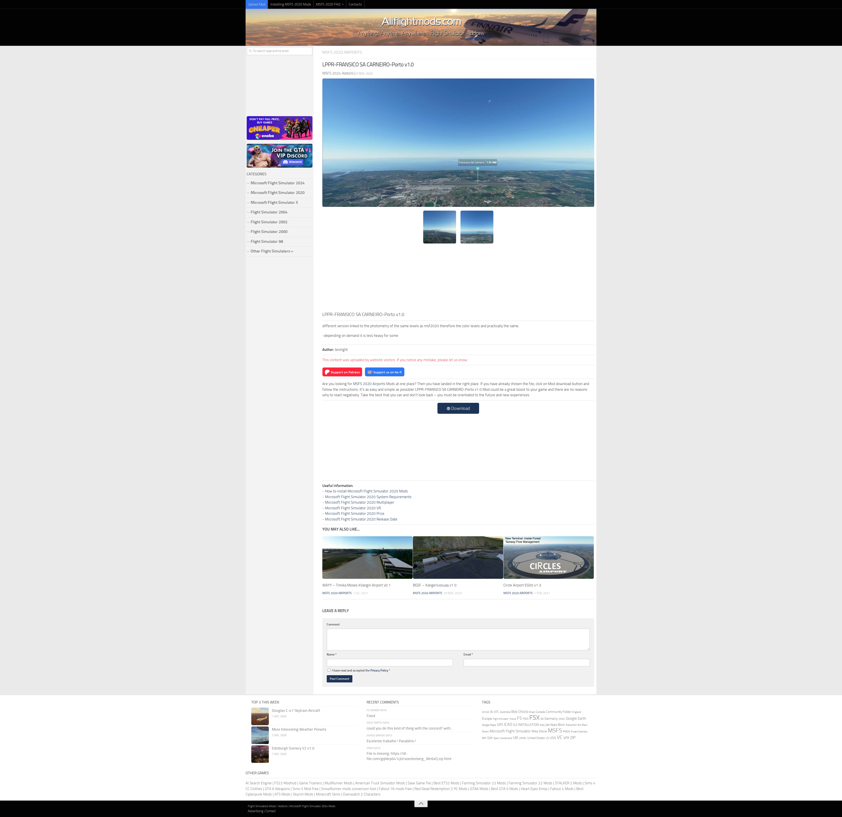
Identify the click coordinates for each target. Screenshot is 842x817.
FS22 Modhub (285, 783)
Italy (542, 724)
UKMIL (522, 738)
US (547, 738)
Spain (496, 738)
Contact (270, 811)
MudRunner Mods (339, 783)
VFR (566, 738)
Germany (551, 718)
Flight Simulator (501, 719)
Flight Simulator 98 (267, 241)
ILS (515, 725)
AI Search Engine (259, 783)
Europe (487, 718)
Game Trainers (310, 783)
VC (559, 737)
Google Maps (489, 724)
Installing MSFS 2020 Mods (290, 4)
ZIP (573, 737)
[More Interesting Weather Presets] (260, 735)
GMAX (562, 718)
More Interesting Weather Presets (299, 729)
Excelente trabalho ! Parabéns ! (391, 741)
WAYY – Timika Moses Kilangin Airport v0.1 (356, 585)
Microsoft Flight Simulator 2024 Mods (312, 806)
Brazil (532, 712)
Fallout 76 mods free (395, 789)
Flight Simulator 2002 (269, 222)
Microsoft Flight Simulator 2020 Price (354, 513)
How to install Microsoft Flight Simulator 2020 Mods (366, 491)
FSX (534, 717)
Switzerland (506, 738)
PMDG (566, 731)
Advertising (255, 811)
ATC (496, 712)
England (576, 712)
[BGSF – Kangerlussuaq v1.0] (458, 557)
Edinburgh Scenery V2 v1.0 (293, 748)
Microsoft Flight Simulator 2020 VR (353, 508)
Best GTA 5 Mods (504, 789)
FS (519, 718)
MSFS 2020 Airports (342, 52)
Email (468, 654)
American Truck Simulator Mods (380, 783)
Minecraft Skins (328, 794)
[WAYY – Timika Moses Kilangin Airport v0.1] (367, 557)
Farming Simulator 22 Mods (484, 783)
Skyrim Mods (303, 794)
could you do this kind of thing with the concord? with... (410, 728)
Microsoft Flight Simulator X (274, 202)
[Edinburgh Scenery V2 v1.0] (260, 754)
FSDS (525, 718)
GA (542, 718)
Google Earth (576, 718)
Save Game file (419, 783)
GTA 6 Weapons (277, 789)
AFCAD (485, 712)
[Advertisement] (458, 278)
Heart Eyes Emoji (534, 789)
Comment (333, 624)
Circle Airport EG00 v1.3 (522, 585)
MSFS (555, 730)
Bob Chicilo (519, 712)
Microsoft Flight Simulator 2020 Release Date (361, 519)
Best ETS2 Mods (446, 783)
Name (332, 654)
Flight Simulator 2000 (269, 231)
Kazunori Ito (573, 725)
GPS (500, 725)
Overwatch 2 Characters (361, 794)
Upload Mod (256, 4)
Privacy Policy (379, 670)
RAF (484, 738)
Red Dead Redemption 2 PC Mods (440, 789)
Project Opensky (579, 731)
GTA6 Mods (479, 789)
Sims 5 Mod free (306, 789)
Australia (505, 712)
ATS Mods (282, 794)
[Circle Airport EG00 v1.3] (548, 557)
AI (491, 712)
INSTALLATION (528, 725)
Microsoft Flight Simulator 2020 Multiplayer (359, 502)
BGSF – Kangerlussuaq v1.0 (435, 585)
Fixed (371, 716)
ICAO (508, 724)
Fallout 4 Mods (562, 789)
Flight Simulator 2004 (269, 212)
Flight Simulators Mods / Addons (267, 806)
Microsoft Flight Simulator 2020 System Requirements (368, 497)
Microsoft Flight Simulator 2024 (278, 183)
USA (553, 738)
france (513, 718)
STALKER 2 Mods (568, 783)
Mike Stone (539, 731)
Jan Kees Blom (555, 725)
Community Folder (558, 712)
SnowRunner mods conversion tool (348, 789)
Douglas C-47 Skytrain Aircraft (296, 710)
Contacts (355, 4)
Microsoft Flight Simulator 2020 (278, 192)
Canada (540, 712)
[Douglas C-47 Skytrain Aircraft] (260, 716)
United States (536, 738)
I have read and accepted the (361, 670)
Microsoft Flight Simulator (510, 731)
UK (515, 737)
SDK (490, 738)
